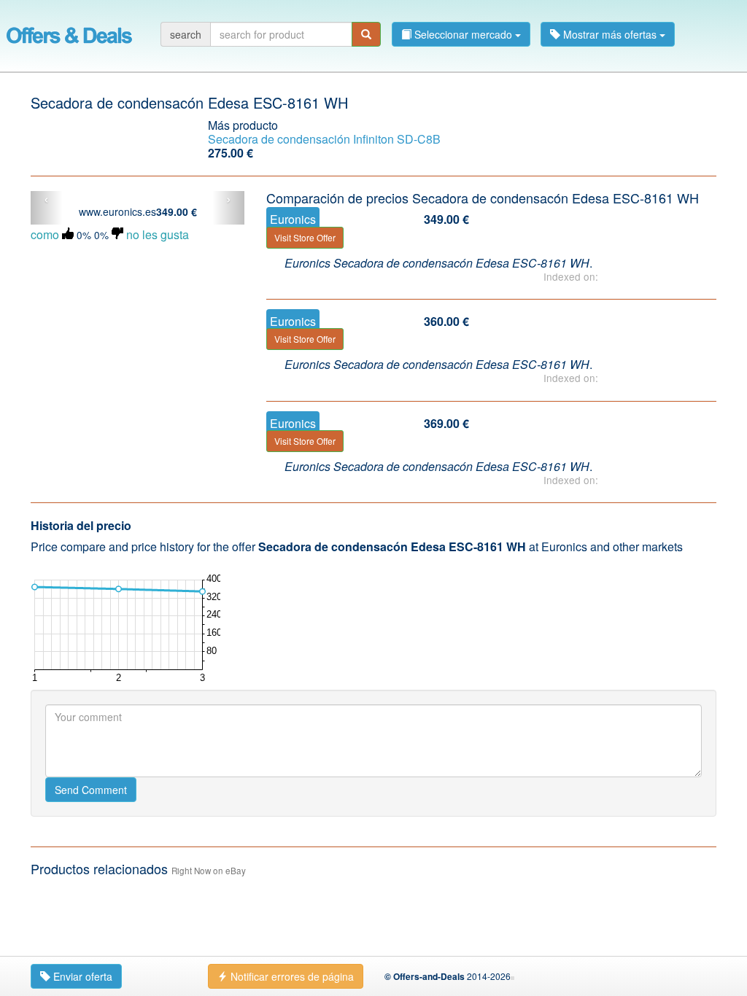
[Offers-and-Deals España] (69, 32)
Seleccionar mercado (463, 34)
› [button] (228, 200)
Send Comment (91, 789)
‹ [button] (46, 200)
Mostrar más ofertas (609, 34)
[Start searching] (366, 34)
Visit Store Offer (305, 237)
